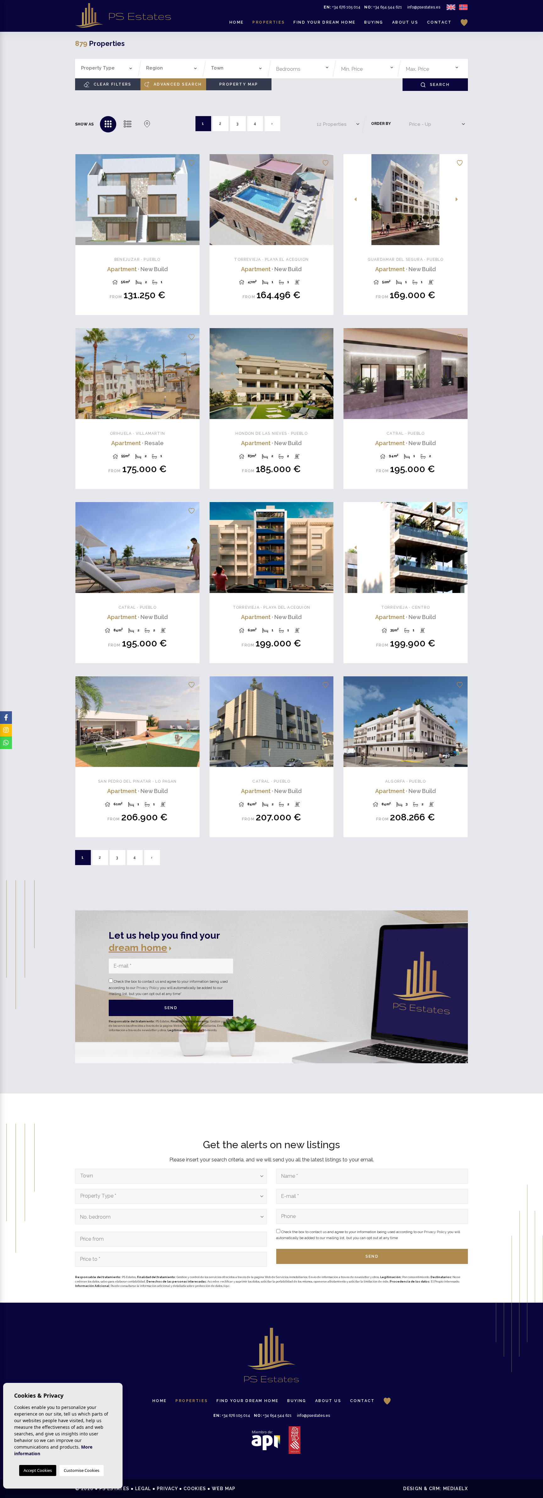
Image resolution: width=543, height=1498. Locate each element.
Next (191, 199)
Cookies (195, 1488)
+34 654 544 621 (383, 7)
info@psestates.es (423, 7)
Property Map (238, 84)
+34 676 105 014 (342, 7)
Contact (439, 22)
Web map (224, 1488)
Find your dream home (324, 22)
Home (236, 22)
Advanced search (177, 84)
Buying (373, 22)
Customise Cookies (81, 1470)
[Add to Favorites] (191, 162)
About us (405, 22)
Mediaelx (455, 1488)
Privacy (167, 1488)
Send (171, 1008)
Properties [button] (268, 22)
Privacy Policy (148, 988)
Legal (143, 1488)
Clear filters (112, 84)
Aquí (226, 1286)
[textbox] (108, 68)
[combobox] (106, 68)
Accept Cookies (38, 1470)
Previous (83, 199)
